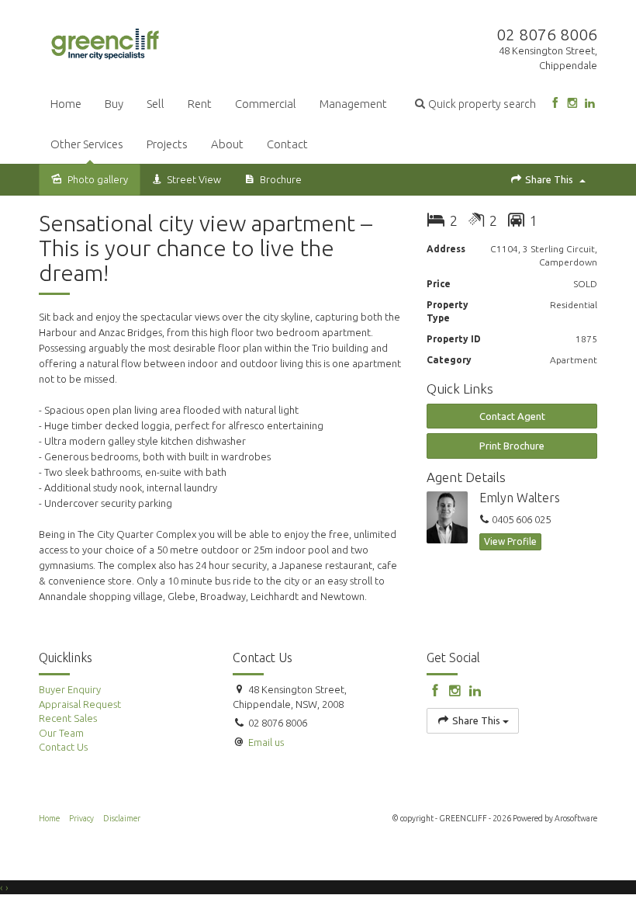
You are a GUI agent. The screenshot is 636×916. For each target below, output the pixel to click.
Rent (200, 103)
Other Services (86, 144)
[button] (475, 103)
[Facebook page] (555, 103)
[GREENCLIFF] (105, 41)
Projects (167, 144)
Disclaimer (121, 818)
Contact (287, 144)
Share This (549, 179)
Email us (266, 742)
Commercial (265, 103)
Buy (114, 103)
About (227, 144)
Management (353, 103)
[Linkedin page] (589, 103)
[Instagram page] (572, 103)
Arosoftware (576, 818)
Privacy (81, 818)
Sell (155, 103)
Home (65, 103)
